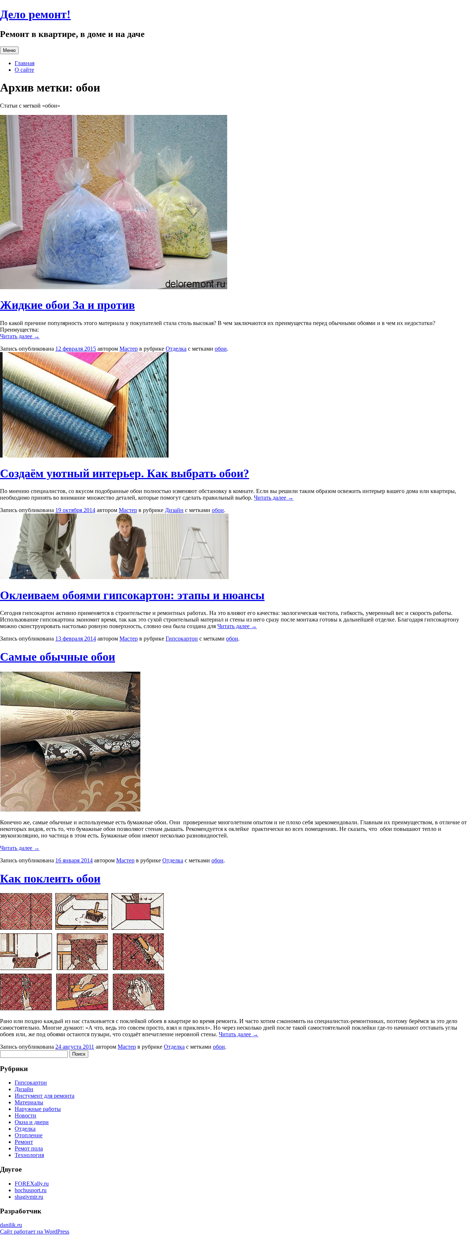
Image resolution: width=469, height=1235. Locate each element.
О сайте (24, 70)
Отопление (29, 1135)
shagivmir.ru (29, 1197)
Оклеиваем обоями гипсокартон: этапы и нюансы (132, 595)
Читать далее (20, 336)
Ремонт (24, 1142)
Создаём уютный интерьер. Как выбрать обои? (124, 473)
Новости (25, 1115)
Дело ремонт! (35, 14)
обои (221, 349)
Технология (29, 1155)
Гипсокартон (182, 638)
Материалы (29, 1102)
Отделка (176, 349)
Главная (24, 63)
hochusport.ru (31, 1190)
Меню (9, 50)
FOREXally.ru (32, 1183)
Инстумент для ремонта (44, 1096)
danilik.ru (11, 1225)
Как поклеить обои (50, 878)
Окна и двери (32, 1122)
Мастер (128, 349)
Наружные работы (38, 1109)
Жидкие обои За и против (67, 304)
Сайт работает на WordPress (34, 1231)
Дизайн (174, 510)
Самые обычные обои (57, 656)
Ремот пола (29, 1148)
